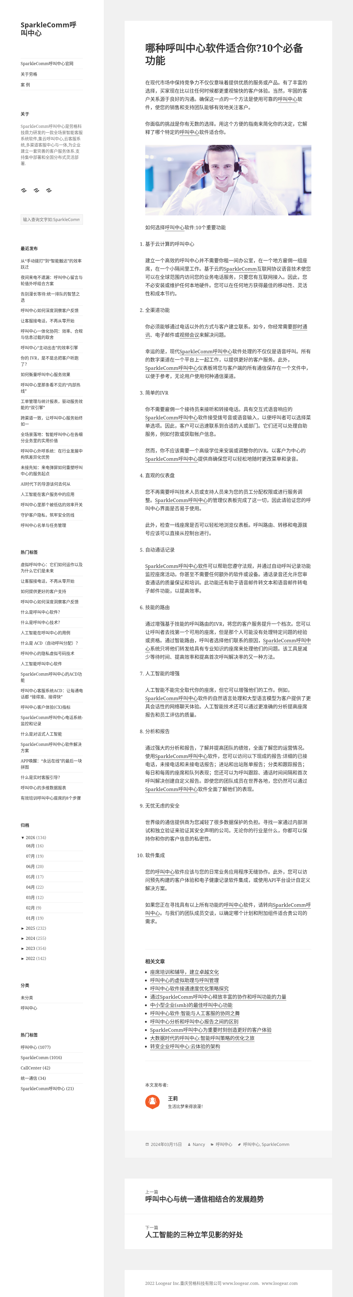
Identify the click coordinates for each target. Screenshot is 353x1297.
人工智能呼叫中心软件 (41, 664)
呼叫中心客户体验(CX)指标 (46, 707)
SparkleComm (240, 268)
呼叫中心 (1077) (36, 1047)
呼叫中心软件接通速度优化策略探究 (189, 988)
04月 (30, 887)
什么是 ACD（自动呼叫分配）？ (50, 643)
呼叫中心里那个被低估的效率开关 (52, 504)
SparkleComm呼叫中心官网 (47, 63)
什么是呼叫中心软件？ (41, 612)
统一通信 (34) (33, 1078)
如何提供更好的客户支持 (43, 591)
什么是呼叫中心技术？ (41, 622)
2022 (30, 958)
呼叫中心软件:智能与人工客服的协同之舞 (195, 1013)
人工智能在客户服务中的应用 (47, 494)
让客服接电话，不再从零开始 (47, 321)
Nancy (199, 1144)
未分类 (27, 998)
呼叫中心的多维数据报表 (43, 788)
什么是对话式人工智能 (41, 734)
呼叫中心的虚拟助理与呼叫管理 (184, 980)
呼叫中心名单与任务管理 (43, 525)
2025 (30, 928)
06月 (30, 866)
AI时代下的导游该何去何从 (46, 484)
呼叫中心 (29, 1008)
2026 (30, 837)
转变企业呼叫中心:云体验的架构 (185, 1046)
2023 (30, 948)
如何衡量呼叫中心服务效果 (45, 374)
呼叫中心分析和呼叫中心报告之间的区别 (194, 1021)
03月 (30, 897)
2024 (30, 938)
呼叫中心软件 (193, 566)
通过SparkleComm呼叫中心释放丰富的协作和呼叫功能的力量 (218, 997)
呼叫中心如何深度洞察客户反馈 (50, 310)
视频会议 (189, 335)
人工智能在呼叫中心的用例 (45, 633)
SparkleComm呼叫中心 (48, 29)
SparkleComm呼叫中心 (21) (47, 1088)
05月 (30, 877)
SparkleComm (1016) (41, 1057)
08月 (30, 846)
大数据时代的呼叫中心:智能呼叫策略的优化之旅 (202, 1038)
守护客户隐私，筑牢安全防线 (47, 515)
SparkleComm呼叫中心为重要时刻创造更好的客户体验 (211, 1030)
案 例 (25, 85)
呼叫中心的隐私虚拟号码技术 (47, 653)
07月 (30, 856)
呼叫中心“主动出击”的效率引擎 (49, 347)
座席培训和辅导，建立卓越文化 (184, 972)
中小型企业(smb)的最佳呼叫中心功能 (191, 1005)
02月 (30, 908)
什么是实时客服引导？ (41, 777)
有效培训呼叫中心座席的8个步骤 (51, 798)
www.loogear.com (280, 1283)
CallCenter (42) (35, 1068)
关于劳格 (29, 74)
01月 (30, 918)
